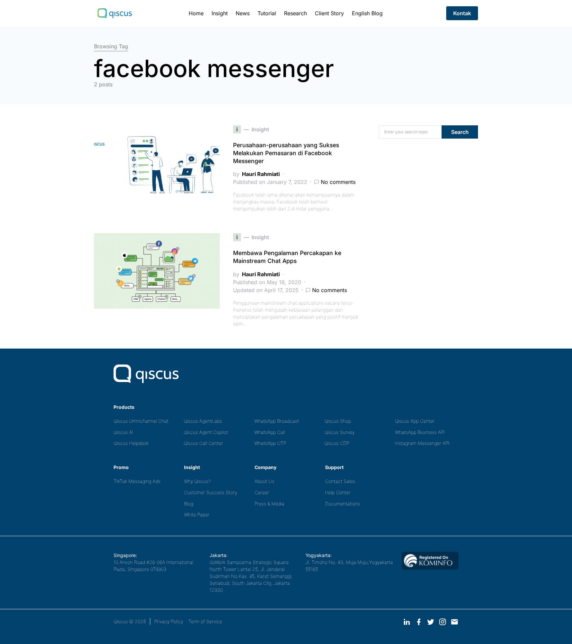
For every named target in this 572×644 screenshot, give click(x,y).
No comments (338, 182)
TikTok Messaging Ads (137, 481)
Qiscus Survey (339, 432)
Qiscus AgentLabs (203, 421)
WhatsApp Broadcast (276, 421)
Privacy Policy (168, 621)
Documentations (342, 503)
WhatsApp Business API (420, 432)
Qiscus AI (123, 432)
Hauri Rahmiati (261, 174)
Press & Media (269, 503)
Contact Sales (340, 481)
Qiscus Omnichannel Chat (141, 421)
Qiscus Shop (337, 421)
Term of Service (205, 621)
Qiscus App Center (415, 421)
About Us (264, 481)
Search (460, 132)
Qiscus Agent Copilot (206, 432)
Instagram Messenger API (422, 443)
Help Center (338, 492)
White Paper (197, 514)
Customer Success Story (210, 492)
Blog (188, 503)
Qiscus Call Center (203, 443)
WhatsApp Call (269, 432)
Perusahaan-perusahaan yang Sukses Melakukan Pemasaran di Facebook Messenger (286, 153)
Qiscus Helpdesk (131, 443)
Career (262, 492)
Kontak (462, 13)
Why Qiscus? (197, 481)
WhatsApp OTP (270, 443)
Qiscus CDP (336, 443)
